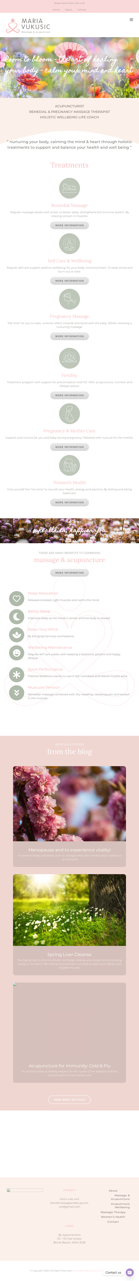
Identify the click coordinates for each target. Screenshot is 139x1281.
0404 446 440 (76, 3)
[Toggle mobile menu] (132, 19)
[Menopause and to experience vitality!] (69, 803)
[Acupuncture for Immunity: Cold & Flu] (15, 984)
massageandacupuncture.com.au (91, 1270)
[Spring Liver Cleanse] (69, 910)
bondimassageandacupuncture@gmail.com (69, 1204)
